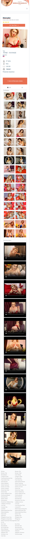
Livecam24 (18, 507)
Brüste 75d (4, 473)
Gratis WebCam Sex (20, 493)
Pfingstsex (17, 519)
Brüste (3, 471)
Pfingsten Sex (18, 517)
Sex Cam (17, 520)
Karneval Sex (4, 497)
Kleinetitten (4, 500)
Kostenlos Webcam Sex (7, 502)
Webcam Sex (4, 532)
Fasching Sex (18, 478)
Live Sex (3, 505)
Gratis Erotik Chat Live (20, 485)
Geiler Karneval (5, 485)
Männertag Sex (5, 512)
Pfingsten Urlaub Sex (6, 519)
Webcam (17, 531)
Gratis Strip (4, 492)
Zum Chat (14, 25)
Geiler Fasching (19, 483)
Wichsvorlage (18, 534)
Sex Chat (3, 524)
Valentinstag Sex (5, 531)
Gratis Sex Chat (5, 490)
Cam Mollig (18, 475)
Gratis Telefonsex (19, 492)
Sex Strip (17, 524)
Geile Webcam (5, 483)
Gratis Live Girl (19, 486)
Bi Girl (4, 52)
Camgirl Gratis (4, 476)
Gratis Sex (17, 488)
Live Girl (17, 503)
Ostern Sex (18, 514)
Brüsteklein (4, 475)
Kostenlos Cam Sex (20, 500)
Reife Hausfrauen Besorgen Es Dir (8, 521)
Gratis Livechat (5, 488)
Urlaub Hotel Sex (19, 529)
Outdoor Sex (18, 515)
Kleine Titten (4, 498)
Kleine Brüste (18, 497)
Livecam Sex (4, 507)
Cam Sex (3, 536)
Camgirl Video (18, 476)
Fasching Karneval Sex (6, 478)
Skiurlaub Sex (18, 527)
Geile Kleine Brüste (20, 481)
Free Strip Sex (18, 480)
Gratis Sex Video (19, 490)
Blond (7, 69)
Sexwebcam (4, 525)
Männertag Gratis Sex (6, 510)
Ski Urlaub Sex (5, 527)
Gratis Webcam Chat (6, 493)
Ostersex (3, 515)
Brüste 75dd (18, 473)
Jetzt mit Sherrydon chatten (16, 81)
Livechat (3, 509)
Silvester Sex (18, 525)
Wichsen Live (4, 534)
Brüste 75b (18, 471)
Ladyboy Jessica (19, 502)
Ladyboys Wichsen (6, 503)
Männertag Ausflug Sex (21, 509)
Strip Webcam (4, 529)
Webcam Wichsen (19, 532)
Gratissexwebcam (5, 495)
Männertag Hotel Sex (20, 510)
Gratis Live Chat (5, 486)
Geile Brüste (4, 481)
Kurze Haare (12, 52)
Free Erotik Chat (5, 480)
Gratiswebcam (18, 495)
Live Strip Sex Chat (20, 505)
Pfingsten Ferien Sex (6, 517)
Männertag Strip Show (20, 512)
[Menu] (27, 8)
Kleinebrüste (18, 498)
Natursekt (3, 514)
